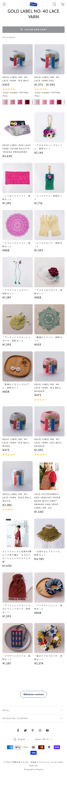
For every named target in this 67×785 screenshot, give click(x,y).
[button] (54, 4)
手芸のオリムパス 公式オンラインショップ (32, 762)
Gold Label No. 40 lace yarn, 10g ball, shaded (48, 387)
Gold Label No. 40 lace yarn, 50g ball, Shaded (48, 442)
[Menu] (4, 4)
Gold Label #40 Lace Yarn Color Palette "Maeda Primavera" (16, 148)
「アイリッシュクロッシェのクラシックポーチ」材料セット (16, 608)
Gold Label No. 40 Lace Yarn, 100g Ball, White (17, 497)
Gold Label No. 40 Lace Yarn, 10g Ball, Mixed (16, 442)
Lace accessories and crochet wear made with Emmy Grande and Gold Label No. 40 (47, 501)
